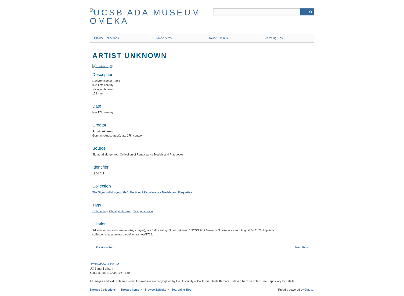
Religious (139, 211)
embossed (124, 211)
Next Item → (303, 247)
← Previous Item (103, 247)
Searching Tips (273, 38)
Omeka (309, 289)
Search (310, 11)
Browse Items (163, 38)
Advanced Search (303, 11)
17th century (100, 211)
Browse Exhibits (217, 38)
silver (149, 211)
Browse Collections (106, 38)
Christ (113, 211)
